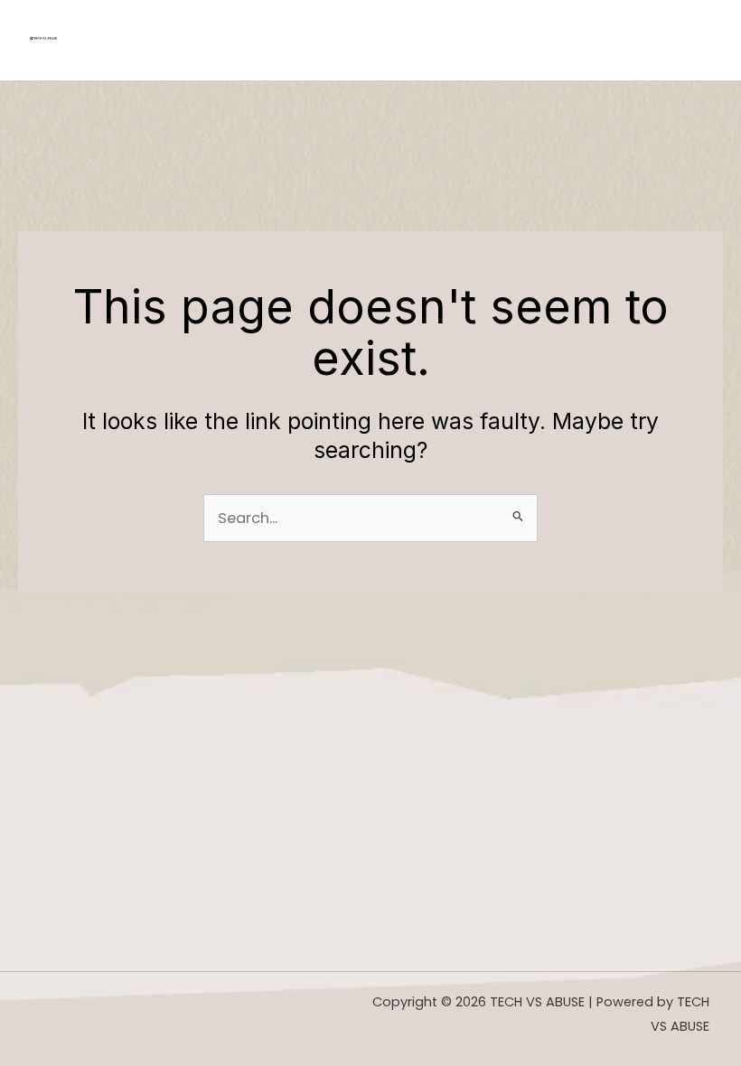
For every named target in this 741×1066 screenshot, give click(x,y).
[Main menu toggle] (691, 40)
